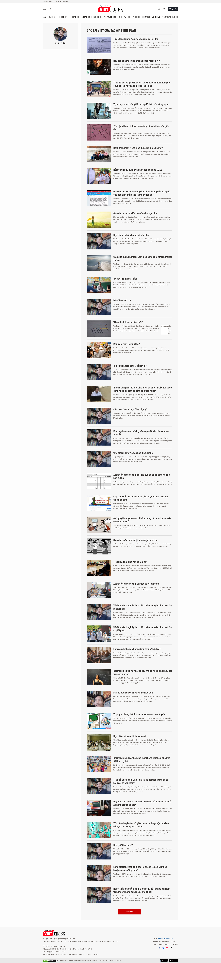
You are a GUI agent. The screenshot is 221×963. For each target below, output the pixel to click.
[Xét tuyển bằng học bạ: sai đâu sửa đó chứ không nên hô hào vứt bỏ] (99, 481)
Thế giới (136, 17)
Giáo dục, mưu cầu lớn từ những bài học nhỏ (135, 213)
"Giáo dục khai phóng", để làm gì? (130, 365)
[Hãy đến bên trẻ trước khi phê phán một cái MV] (99, 67)
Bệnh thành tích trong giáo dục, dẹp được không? (138, 147)
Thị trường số (110, 17)
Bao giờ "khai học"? (123, 844)
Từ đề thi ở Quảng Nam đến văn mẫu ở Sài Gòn (135, 38)
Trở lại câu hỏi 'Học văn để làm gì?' (130, 561)
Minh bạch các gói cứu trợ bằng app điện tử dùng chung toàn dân (141, 433)
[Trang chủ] (44, 17)
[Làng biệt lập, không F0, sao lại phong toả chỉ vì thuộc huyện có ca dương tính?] (99, 873)
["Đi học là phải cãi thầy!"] (99, 285)
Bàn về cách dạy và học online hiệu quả (133, 692)
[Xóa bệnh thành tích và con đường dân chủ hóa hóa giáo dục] (99, 132)
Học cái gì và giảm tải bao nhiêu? (129, 736)
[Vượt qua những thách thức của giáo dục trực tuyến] (99, 721)
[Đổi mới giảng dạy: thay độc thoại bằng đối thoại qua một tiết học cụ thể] (99, 764)
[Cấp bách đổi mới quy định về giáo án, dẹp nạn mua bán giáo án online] (99, 503)
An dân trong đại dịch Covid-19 (128, 953)
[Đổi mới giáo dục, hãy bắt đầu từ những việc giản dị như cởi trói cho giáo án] (99, 677)
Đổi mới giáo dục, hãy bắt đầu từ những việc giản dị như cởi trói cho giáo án (142, 672)
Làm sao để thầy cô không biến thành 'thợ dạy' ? (137, 648)
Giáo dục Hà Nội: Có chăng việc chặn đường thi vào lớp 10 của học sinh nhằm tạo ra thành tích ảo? (141, 193)
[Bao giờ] (99, 851)
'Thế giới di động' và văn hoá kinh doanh (133, 452)
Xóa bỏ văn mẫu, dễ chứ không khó (130, 910)
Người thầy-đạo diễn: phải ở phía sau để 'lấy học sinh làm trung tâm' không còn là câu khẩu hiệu (141, 890)
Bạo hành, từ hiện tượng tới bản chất (131, 234)
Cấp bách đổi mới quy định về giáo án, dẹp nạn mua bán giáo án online (140, 498)
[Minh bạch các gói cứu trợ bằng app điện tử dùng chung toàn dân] (99, 437)
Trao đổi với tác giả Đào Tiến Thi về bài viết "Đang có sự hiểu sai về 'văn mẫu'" (140, 781)
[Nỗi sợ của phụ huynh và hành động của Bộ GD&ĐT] (99, 176)
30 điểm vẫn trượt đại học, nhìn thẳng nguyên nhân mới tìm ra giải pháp (142, 607)
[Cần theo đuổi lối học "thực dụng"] (99, 416)
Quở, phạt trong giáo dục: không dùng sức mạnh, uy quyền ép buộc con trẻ (142, 520)
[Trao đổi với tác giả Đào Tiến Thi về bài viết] (99, 786)
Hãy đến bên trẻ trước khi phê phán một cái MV (136, 60)
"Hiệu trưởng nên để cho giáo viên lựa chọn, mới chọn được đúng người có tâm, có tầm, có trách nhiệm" (142, 389)
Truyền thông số (170, 17)
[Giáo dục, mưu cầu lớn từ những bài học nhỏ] (99, 220)
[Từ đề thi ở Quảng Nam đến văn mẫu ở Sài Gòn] (99, 45)
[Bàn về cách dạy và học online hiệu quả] (99, 699)
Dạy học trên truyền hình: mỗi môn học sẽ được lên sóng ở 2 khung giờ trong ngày (142, 803)
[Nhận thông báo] (159, 9)
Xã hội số (53, 17)
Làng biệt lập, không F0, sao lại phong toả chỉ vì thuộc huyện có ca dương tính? (140, 868)
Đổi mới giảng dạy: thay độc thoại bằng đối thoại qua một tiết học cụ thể (141, 759)
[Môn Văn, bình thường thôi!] (99, 350)
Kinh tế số (74, 17)
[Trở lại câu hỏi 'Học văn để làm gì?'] (99, 568)
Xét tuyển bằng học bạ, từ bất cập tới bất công (136, 583)
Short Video (124, 17)
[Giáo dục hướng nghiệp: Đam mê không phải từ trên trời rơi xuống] (99, 263)
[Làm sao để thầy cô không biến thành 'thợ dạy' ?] (99, 655)
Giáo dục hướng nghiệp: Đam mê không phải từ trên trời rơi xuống (142, 258)
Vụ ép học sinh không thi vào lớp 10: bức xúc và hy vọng (141, 104)
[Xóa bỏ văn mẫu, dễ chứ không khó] (99, 917)
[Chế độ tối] (164, 9)
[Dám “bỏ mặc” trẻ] (99, 307)
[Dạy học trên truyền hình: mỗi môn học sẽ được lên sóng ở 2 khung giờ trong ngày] (99, 808)
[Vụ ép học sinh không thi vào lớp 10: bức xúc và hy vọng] (99, 111)
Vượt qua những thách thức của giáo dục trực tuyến (139, 714)
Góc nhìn (63, 17)
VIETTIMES (110, 9)
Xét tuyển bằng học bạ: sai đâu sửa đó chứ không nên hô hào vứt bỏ (141, 476)
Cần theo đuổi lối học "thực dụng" (130, 409)
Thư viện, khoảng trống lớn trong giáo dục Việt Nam (139, 932)
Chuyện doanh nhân (151, 17)
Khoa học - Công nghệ (91, 17)
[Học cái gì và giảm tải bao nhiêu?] (99, 742)
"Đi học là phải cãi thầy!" (125, 278)
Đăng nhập (173, 9)
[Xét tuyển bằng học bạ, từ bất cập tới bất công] (99, 590)
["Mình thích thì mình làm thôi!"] (99, 328)
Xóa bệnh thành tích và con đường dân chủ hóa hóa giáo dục (141, 127)
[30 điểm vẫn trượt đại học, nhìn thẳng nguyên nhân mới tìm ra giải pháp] (99, 612)
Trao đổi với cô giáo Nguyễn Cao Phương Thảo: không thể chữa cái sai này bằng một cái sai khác (141, 84)
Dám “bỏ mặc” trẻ (122, 300)
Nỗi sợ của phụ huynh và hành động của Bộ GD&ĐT (138, 169)
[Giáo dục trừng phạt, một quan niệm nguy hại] (99, 546)
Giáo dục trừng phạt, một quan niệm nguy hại (135, 539)
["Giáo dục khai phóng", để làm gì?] (99, 372)
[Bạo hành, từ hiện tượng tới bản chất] (99, 241)
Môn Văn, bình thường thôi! (126, 343)
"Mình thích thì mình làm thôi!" (128, 322)
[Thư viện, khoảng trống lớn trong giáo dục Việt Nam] (99, 938)
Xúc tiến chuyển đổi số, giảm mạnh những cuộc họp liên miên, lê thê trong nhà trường (141, 825)
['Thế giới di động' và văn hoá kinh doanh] (99, 459)
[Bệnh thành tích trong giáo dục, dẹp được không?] (99, 154)
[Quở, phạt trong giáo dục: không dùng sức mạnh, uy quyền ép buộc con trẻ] (99, 525)
